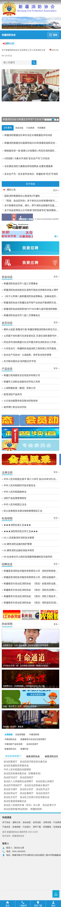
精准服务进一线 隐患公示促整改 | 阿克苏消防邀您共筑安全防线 (31, 151)
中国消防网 (34, 734)
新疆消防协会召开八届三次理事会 (21, 283)
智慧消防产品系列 (13, 394)
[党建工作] (11, 615)
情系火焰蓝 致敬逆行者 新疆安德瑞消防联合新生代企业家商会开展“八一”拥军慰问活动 (31, 329)
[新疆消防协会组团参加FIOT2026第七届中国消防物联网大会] (30, 85)
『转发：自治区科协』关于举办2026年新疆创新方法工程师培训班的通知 (31, 200)
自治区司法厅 (10, 777)
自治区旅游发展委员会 (15, 801)
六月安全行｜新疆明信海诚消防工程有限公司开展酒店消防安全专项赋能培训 (31, 348)
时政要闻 (47, 827)
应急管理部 (20, 734)
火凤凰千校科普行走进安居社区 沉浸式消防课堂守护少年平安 (31, 336)
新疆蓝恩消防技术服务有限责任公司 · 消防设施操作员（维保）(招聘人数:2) (31, 577)
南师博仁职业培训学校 (15, 407)
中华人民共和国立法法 (15, 504)
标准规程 (16, 827)
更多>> (56, 190)
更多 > (56, 276)
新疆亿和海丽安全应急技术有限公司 (22, 375)
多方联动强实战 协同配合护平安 (20, 361)
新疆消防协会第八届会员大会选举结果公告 (20, 50)
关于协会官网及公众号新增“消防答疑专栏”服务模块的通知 (31, 209)
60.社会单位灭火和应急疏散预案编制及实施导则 (28, 557)
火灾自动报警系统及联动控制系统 (21, 401)
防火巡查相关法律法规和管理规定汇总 (23, 511)
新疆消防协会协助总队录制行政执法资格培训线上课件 (31, 290)
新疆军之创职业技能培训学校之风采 (22, 382)
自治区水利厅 (26, 789)
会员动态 (37, 822)
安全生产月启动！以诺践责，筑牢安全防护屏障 (27, 355)
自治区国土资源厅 (45, 781)
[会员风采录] (29, 459)
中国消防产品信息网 (13, 744)
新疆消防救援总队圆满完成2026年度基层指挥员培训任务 (31, 143)
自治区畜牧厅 (26, 793)
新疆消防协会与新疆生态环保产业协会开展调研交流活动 (31, 302)
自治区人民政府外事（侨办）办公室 (22, 805)
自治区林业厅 (10, 793)
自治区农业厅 (43, 789)
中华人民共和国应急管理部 (17, 769)
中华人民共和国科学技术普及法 (19, 485)
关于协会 (6, 822)
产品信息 (6, 827)
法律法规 (47, 822)
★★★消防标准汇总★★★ (17, 525)
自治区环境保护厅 (13, 785)
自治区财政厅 (26, 777)
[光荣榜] (49, 615)
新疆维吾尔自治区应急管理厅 (33, 739)
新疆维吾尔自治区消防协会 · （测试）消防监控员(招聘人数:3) (31, 602)
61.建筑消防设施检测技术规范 (19, 550)
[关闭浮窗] (17, 429)
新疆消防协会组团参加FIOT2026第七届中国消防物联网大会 (31, 309)
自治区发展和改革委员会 (16, 765)
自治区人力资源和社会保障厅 (18, 781)
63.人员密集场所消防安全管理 (19, 538)
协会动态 (27, 822)
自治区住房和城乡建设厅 (36, 785)
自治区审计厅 (49, 805)
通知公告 (16, 822)
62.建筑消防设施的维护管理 (18, 544)
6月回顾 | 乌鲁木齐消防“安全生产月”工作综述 (27, 158)
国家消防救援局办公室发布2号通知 (22, 195)
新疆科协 (24, 749)
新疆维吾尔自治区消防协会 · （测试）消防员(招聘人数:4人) (31, 590)
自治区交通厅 (10, 789)
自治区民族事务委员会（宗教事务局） (23, 773)
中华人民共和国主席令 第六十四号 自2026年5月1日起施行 (31, 479)
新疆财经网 (36, 809)
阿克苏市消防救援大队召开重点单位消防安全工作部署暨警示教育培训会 (31, 342)
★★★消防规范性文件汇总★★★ (21, 531)
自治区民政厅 (32, 744)
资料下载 (37, 827)
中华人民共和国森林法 (15, 492)
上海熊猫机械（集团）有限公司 (19, 388)
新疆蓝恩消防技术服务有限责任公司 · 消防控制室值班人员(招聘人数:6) (31, 571)
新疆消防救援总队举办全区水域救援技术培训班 (28, 135)
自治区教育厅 (10, 761)
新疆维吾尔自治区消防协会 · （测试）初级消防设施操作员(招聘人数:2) (31, 583)
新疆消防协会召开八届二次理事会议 (22, 315)
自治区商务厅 (43, 793)
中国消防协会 (10, 739)
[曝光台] (30, 615)
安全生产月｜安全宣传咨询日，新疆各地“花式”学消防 (31, 174)
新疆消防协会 (9, 35)
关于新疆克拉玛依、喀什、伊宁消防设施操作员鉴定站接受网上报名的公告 (31, 205)
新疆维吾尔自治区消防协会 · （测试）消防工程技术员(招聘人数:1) (31, 596)
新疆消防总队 (10, 749)
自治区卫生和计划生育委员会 (34, 797)
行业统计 (27, 827)
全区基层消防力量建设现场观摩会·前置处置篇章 (28, 166)
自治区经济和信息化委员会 (33, 761)
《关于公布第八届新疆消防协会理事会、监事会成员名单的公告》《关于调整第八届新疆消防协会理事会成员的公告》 (31, 296)
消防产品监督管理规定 (15, 498)
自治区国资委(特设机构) (16, 809)
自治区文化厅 (10, 797)
